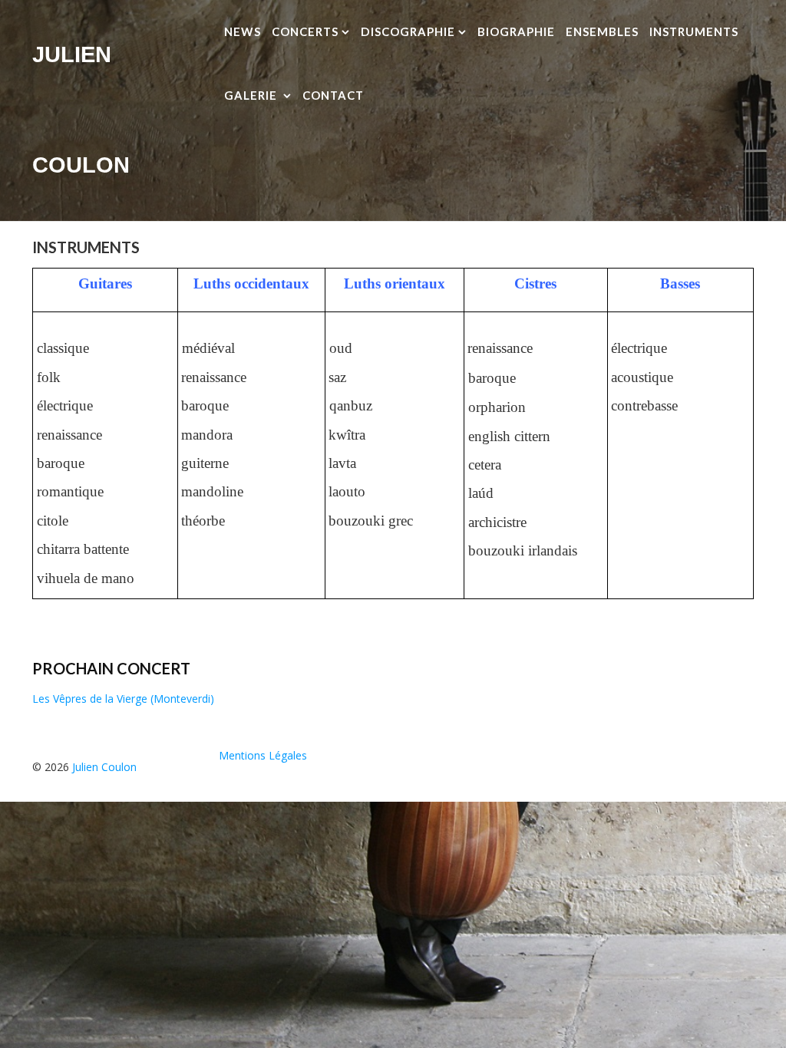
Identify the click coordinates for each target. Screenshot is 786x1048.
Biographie (516, 31)
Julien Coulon (104, 767)
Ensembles (602, 31)
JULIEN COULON (81, 109)
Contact (333, 95)
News (242, 31)
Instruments (693, 31)
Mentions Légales (263, 755)
